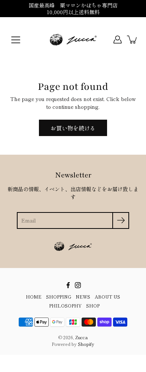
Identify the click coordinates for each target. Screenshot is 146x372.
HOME (34, 296)
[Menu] (15, 40)
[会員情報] (118, 39)
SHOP (93, 305)
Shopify (86, 344)
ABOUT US (107, 296)
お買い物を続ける (73, 128)
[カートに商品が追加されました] (133, 39)
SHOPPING (58, 296)
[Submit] (120, 220)
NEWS (83, 296)
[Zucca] (73, 39)
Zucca (81, 337)
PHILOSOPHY (65, 305)
